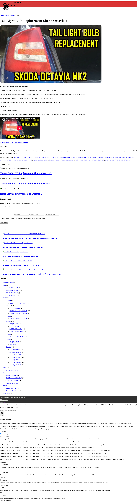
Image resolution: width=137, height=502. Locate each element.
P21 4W (11, 160)
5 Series (8, 321)
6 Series (8, 334)
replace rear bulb (38, 160)
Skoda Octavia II (120, 160)
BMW (5, 298)
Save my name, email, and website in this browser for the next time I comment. (25, 218)
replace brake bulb (27, 160)
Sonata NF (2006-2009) (13, 380)
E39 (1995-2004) (14, 326)
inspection (118, 157)
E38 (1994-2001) (14, 342)
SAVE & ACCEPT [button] (5, 500)
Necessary (5, 434)
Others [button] (2, 493)
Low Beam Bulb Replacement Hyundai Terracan (23, 247)
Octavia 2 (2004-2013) (5, 15)
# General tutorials (8, 282)
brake (36, 157)
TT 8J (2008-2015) (11, 295)
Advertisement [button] (4, 485)
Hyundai (5, 372)
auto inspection (21, 157)
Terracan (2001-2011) (12, 383)
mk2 (1, 160)
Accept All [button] (13, 410)
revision (46, 160)
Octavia (5, 160)
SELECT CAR (17, 3)
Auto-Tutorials (8, 397)
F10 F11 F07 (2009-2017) (17, 331)
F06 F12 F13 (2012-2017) (17, 336)
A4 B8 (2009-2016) (12, 287)
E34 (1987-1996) (14, 324)
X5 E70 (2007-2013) (15, 357)
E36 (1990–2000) (15, 308)
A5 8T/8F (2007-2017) (13, 290)
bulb (40, 157)
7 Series (8, 339)
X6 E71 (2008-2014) (15, 362)
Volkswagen (6, 393)
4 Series (8, 316)
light (125, 157)
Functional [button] (3, 462)
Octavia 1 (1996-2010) (12, 388)
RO (14, 5)
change (73, 157)
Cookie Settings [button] (4, 410)
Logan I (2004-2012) (12, 370)
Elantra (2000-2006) (12, 375)
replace (19, 160)
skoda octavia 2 (109, 160)
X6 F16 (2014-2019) (15, 365)
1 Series (8, 300)
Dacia (5, 367)
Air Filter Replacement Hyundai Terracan (20, 256)
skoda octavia (79, 160)
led (123, 157)
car (43, 157)
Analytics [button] (2, 477)
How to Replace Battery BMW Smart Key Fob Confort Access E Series (32, 274)
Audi (4, 285)
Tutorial (127, 160)
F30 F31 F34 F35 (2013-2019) (18, 313)
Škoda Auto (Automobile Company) (63, 160)
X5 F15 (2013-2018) (15, 360)
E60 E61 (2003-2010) (16, 329)
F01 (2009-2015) (14, 344)
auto (15, 157)
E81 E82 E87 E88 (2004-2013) (18, 303)
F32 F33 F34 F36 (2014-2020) (18, 318)
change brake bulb (81, 157)
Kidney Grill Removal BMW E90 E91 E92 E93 (22, 265)
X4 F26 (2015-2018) (15, 352)
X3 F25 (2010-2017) (15, 349)
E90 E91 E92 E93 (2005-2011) (18, 311)
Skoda (12, 15)
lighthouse (131, 157)
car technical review (64, 157)
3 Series (8, 305)
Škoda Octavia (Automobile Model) (94, 160)
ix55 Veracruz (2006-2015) (14, 378)
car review (47, 157)
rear (15, 160)
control (100, 157)
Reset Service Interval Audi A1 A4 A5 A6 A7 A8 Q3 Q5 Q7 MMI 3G (30, 238)
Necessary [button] (3, 431)
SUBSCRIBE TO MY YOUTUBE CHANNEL (14, 143)
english (104, 157)
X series (8, 347)
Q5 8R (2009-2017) (12, 293)
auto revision (30, 157)
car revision (54, 157)
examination (110, 157)
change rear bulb (92, 157)
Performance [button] (3, 470)
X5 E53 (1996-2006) (15, 355)
